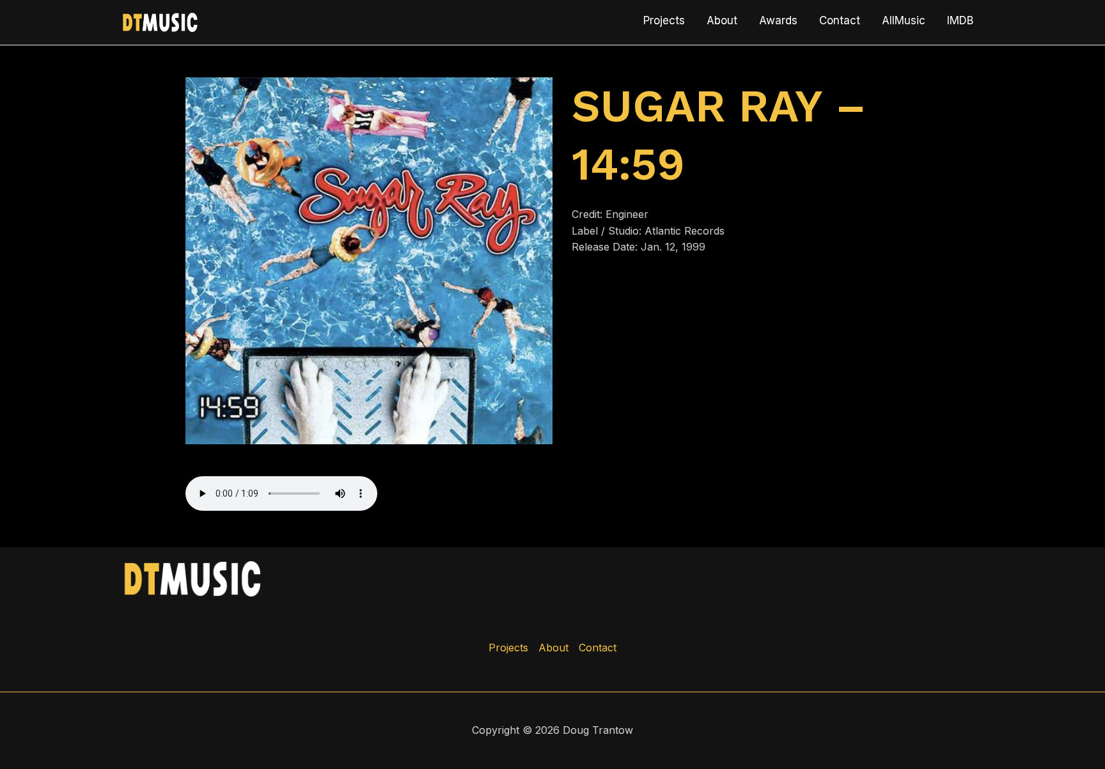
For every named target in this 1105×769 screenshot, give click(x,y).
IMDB (960, 20)
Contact (839, 20)
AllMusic (903, 20)
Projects (664, 20)
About (722, 20)
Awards (778, 20)
